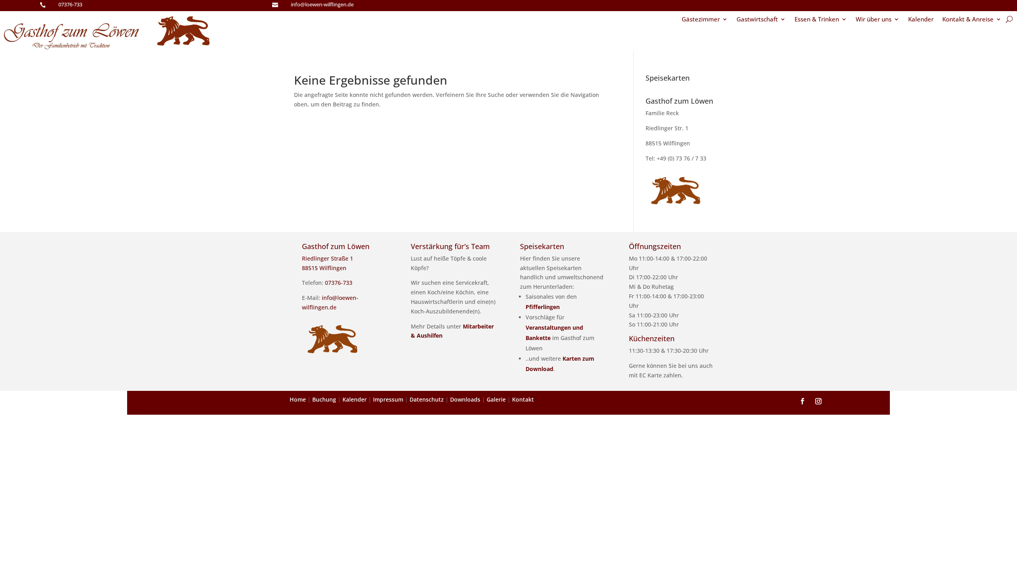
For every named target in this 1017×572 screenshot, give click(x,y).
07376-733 (70, 4)
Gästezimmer (701, 19)
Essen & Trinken (817, 19)
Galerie (496, 399)
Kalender (921, 19)
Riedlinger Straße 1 (327, 258)
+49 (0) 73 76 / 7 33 (681, 158)
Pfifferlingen (543, 307)
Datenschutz (427, 399)
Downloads (465, 399)
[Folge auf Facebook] (802, 401)
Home (298, 399)
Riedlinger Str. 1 (667, 128)
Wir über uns (873, 19)
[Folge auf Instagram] (818, 401)
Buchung (324, 399)
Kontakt (523, 399)
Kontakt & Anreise (968, 19)
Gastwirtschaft (757, 19)
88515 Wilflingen (668, 143)
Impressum (388, 399)
